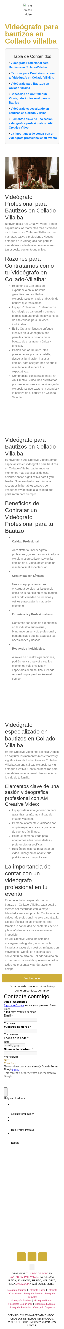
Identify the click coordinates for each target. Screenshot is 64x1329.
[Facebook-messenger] (42, 1256)
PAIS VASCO (31, 1277)
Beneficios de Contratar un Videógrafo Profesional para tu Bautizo (29, 98)
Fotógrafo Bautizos (16, 1290)
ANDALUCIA (22, 1284)
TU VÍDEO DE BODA (37, 1273)
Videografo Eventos (44, 1304)
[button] (35, 10)
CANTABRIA (16, 1277)
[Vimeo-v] (21, 1256)
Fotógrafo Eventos (33, 1293)
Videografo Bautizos (21, 1300)
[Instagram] (32, 1256)
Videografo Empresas (44, 1307)
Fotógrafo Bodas (37, 1290)
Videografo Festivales (20, 1307)
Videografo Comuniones (20, 1304)
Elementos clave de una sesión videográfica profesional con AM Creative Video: (31, 123)
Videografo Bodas (43, 1300)
